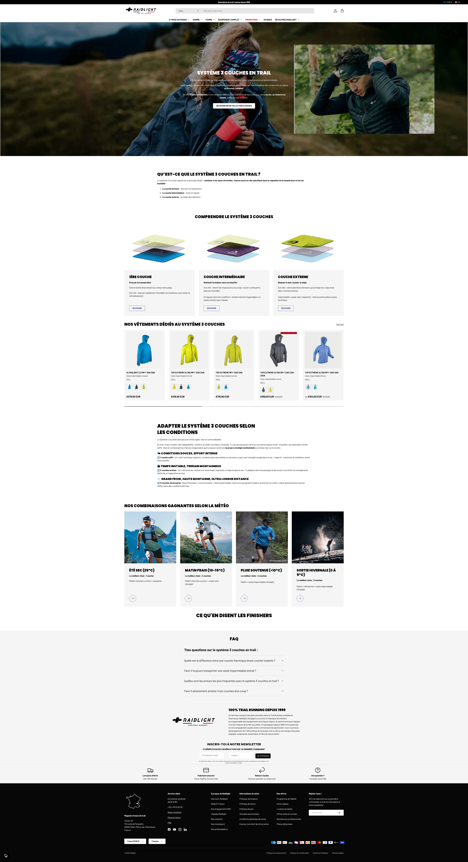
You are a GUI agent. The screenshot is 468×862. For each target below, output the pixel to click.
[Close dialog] (258, 394)
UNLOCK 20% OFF (234, 458)
